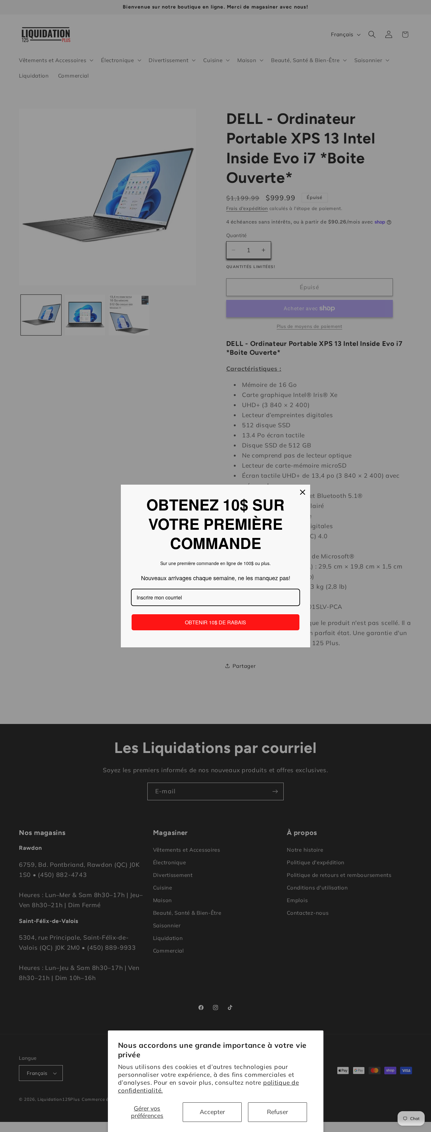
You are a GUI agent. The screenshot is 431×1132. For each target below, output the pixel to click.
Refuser (277, 1112)
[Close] (302, 492)
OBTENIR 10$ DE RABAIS (215, 622)
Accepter (212, 1112)
